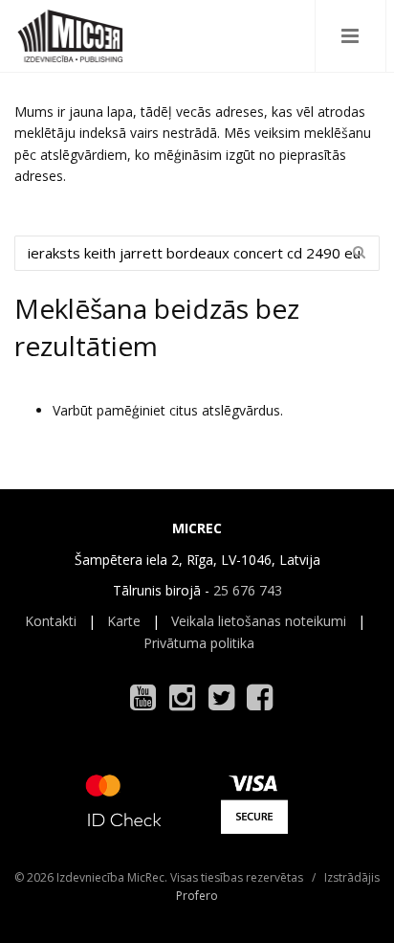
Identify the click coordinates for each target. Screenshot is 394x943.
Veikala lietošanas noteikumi (258, 621)
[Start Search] (359, 252)
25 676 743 (247, 590)
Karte (124, 621)
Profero (197, 895)
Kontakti (51, 621)
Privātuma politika (198, 643)
